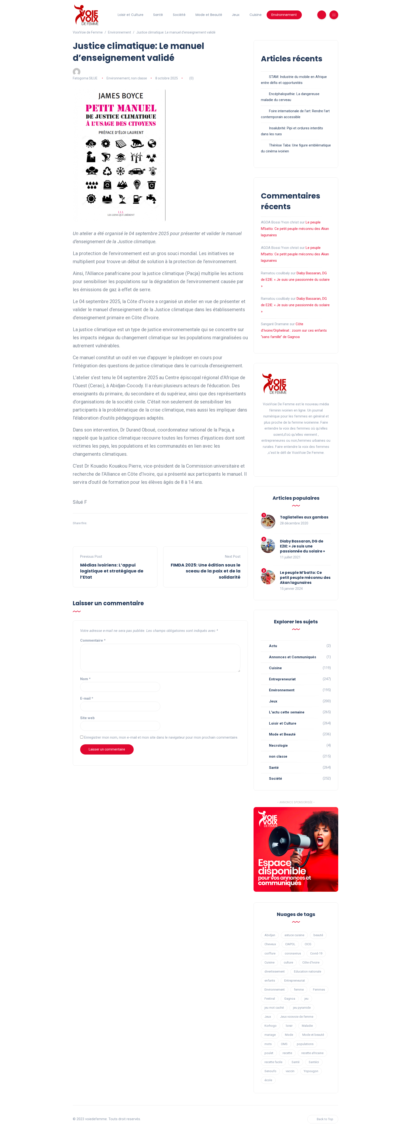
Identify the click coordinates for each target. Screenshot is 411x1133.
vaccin (290, 1071)
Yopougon (311, 1071)
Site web (87, 718)
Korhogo (270, 1025)
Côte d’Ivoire (310, 962)
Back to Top (325, 1119)
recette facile (273, 1062)
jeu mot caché (274, 1007)
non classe (139, 78)
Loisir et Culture (130, 14)
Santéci (314, 1062)
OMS (284, 1044)
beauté (318, 935)
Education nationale (307, 971)
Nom (85, 679)
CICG (308, 944)
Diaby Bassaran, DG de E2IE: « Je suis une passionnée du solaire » (295, 279)
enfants (269, 980)
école (268, 1080)
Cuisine (256, 14)
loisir (289, 1025)
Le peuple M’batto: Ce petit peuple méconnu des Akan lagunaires (295, 228)
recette (287, 1053)
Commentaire (93, 640)
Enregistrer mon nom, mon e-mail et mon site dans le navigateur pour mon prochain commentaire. (161, 737)
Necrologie (278, 745)
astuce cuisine (294, 935)
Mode (289, 1034)
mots (268, 1044)
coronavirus (293, 953)
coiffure (269, 953)
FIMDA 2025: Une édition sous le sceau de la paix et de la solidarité (205, 571)
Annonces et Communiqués (292, 657)
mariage (270, 1034)
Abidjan (269, 935)
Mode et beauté (313, 1034)
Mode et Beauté (209, 14)
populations (305, 1044)
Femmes (319, 989)
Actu (273, 646)
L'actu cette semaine (286, 712)
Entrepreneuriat (282, 679)
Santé (158, 14)
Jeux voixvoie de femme (296, 1016)
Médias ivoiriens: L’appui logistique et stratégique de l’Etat (111, 571)
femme (299, 989)
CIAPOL (290, 944)
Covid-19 (316, 953)
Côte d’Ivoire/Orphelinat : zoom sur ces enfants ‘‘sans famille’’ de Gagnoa (294, 330)
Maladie (307, 1025)
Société (179, 14)
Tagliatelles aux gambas (304, 517)
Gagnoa (289, 998)
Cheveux (270, 944)
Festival (269, 998)
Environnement (284, 14)
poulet (268, 1053)
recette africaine (312, 1053)
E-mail (86, 698)
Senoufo (270, 1071)
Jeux (236, 14)
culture (288, 962)
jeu (306, 998)
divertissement (274, 971)
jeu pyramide (302, 1007)
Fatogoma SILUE (85, 78)
